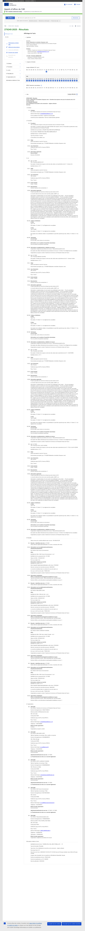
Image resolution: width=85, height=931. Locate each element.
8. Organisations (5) (10, 77)
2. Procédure (9, 66)
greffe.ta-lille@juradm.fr (45, 830)
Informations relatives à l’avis (13, 80)
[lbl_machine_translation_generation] (41, 85)
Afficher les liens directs (14, 47)
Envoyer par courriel (13, 52)
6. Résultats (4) (9, 73)
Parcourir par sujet (55, 20)
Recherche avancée (33, 20)
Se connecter (69, 4)
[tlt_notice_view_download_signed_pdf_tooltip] (46, 71)
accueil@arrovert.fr (44, 747)
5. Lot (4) (8, 70)
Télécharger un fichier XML (13, 43)
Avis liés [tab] (6, 37)
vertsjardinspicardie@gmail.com (47, 774)
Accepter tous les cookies (54, 923)
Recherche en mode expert (44, 20)
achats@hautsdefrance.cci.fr (43, 51)
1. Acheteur (8, 63)
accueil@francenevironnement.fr (47, 802)
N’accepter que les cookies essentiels (71, 923)
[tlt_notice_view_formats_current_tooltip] (77, 94)
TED (5, 26)
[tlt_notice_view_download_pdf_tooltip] (27, 80)
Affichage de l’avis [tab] (9, 33)
